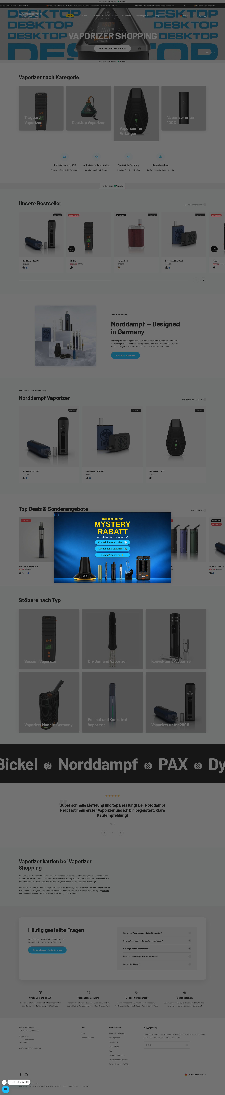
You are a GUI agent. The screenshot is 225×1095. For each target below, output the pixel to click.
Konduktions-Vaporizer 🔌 (112, 548)
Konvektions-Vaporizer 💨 (112, 542)
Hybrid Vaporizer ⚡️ (112, 555)
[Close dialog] (56, 515)
